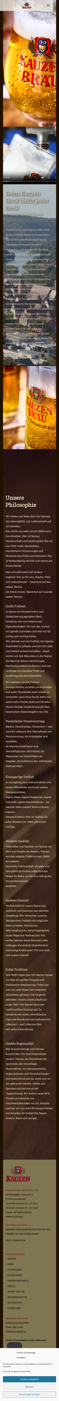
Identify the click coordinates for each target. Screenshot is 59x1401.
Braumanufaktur (17, 1297)
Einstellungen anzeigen (29, 1394)
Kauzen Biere (15, 1275)
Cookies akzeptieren (29, 1379)
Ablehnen (29, 1387)
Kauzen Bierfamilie (18, 1280)
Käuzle (12, 1286)
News (11, 1264)
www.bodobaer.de (16, 1331)
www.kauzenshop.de (17, 1323)
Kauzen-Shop (15, 1302)
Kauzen (12, 1258)
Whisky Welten (16, 1291)
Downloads (14, 1308)
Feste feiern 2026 (15, 1240)
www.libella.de (14, 1327)
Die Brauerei (14, 1269)
